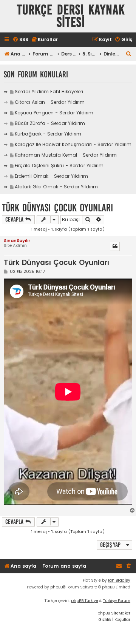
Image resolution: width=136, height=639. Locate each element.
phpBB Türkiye (84, 601)
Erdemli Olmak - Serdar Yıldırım (51, 176)
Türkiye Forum (116, 601)
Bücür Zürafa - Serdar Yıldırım (50, 123)
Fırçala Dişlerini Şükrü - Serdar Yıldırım (59, 165)
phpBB (56, 587)
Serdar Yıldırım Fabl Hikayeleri (49, 91)
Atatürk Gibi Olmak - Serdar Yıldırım (56, 186)
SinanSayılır (17, 240)
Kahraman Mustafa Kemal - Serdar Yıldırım (66, 155)
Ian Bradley (119, 580)
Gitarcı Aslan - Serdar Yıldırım (50, 102)
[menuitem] (20, 40)
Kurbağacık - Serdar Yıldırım (48, 134)
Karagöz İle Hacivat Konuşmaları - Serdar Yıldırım (73, 144)
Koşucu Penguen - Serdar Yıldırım (54, 112)
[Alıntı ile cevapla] (115, 246)
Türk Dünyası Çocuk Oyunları (57, 208)
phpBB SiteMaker (113, 613)
